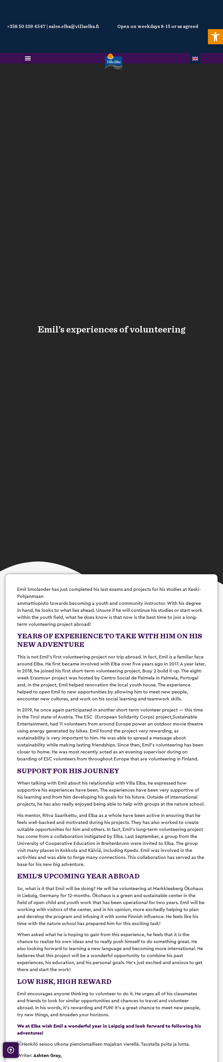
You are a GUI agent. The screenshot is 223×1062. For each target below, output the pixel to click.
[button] (28, 58)
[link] (215, 36)
